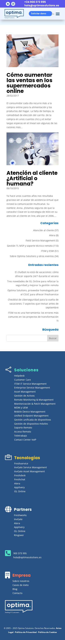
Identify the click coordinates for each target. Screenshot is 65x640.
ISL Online (20, 491)
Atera (52, 235)
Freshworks (20, 515)
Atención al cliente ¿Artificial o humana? (32, 178)
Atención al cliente (43, 230)
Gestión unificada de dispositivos (32, 419)
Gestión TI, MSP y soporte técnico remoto (29, 245)
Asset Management (25, 391)
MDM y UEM (21, 407)
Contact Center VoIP (25, 439)
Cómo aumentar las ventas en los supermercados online (29, 83)
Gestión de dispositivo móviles (31, 423)
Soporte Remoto (23, 427)
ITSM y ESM (47, 251)
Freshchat (19, 479)
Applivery (19, 487)
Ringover (19, 535)
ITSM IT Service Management (30, 383)
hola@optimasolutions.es (41, 5)
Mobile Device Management (29, 411)
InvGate (18, 519)
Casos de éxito (20, 585)
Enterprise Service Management (32, 387)
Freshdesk (20, 475)
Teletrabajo (20, 435)
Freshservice (21, 463)
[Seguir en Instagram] (13, 4)
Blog (14, 589)
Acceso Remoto (22, 431)
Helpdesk (19, 375)
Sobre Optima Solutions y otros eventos (32, 256)
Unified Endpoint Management (31, 415)
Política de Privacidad (26, 632)
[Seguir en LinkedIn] (8, 4)
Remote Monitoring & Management (34, 399)
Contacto (17, 593)
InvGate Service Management (30, 467)
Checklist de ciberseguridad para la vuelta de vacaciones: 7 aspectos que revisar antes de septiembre (33, 303)
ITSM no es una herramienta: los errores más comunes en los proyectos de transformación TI (33, 316)
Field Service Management (40, 240)
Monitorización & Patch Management (35, 403)
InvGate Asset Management (29, 471)
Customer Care (22, 379)
